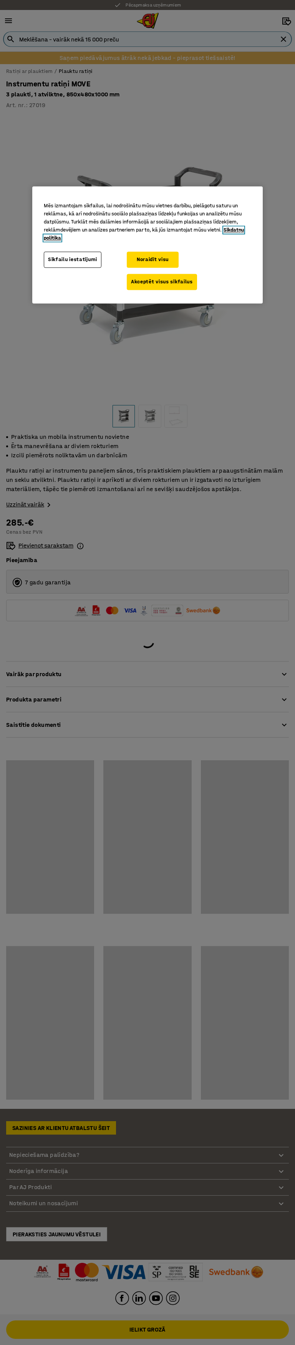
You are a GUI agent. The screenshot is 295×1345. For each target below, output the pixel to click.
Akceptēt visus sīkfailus (162, 281)
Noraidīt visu (153, 259)
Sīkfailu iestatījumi (72, 259)
